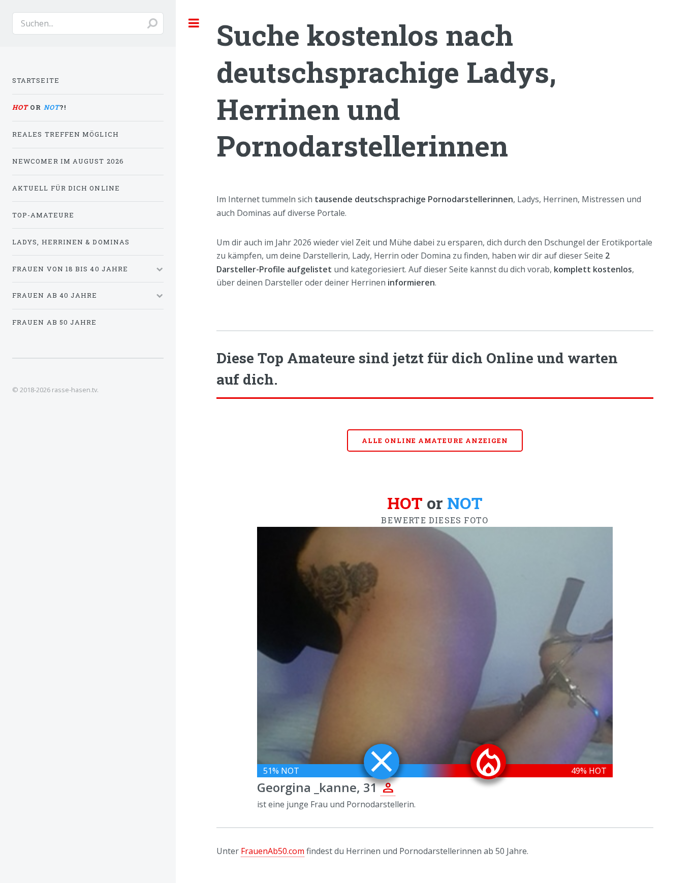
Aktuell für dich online (66, 188)
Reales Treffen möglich (65, 134)
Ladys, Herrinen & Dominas (71, 241)
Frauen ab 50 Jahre (54, 322)
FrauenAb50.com (272, 851)
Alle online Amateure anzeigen (435, 440)
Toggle (194, 23)
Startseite (35, 80)
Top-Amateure (43, 214)
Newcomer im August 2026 (68, 161)
